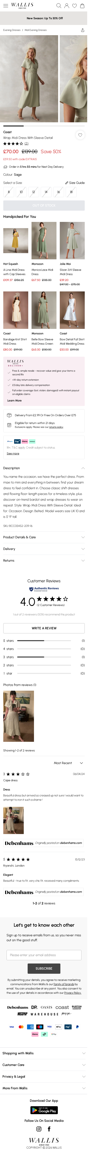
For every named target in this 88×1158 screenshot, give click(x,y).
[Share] (82, 30)
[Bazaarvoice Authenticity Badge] (44, 589)
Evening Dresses (11, 30)
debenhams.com (71, 843)
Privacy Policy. (72, 993)
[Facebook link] (49, 1129)
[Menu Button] (5, 5)
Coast (7, 132)
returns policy (56, 427)
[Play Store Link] (44, 1110)
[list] (44, 80)
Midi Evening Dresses (36, 30)
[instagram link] (38, 1129)
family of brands (64, 984)
